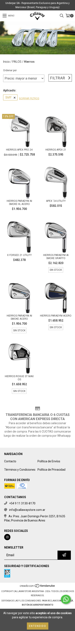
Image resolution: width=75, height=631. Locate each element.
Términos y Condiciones (19, 469)
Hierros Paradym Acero (55, 315)
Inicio (6, 61)
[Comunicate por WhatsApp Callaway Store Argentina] (66, 599)
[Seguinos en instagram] (7, 537)
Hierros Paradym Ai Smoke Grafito (56, 257)
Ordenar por (10, 70)
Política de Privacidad (51, 469)
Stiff (8, 97)
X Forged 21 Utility (19, 255)
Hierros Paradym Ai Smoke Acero (19, 317)
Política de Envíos (49, 461)
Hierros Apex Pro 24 (19, 149)
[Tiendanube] (37, 587)
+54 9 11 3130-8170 (22, 503)
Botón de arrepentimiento (37, 605)
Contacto (10, 461)
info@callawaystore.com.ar (27, 509)
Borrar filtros (29, 98)
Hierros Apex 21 (55, 149)
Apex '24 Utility (56, 201)
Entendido (37, 626)
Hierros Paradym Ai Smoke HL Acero (19, 203)
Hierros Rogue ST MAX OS (19, 378)
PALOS (16, 61)
